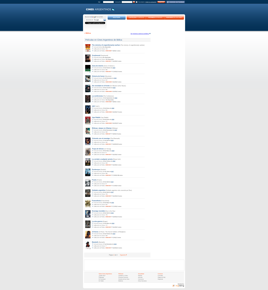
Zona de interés (97, 66)
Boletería (120, 281)
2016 (112, 202)
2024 (114, 67)
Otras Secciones (142, 281)
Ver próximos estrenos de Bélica (140, 33)
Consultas (160, 275)
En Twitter (101, 281)
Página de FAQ (161, 277)
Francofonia (96, 200)
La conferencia (97, 96)
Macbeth (95, 242)
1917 (93, 106)
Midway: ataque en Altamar (102, 128)
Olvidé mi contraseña (150, 2)
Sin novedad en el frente (101, 86)
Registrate (161, 2)
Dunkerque (96, 169)
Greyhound (96, 55)
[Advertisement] (146, 25)
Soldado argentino (98, 190)
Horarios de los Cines (123, 279)
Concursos (141, 279)
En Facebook (102, 279)
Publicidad (101, 277)
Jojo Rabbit (96, 117)
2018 (113, 150)
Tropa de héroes (98, 149)
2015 (115, 244)
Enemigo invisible (98, 211)
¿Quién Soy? (102, 275)
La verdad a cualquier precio (102, 159)
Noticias (140, 275)
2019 (115, 130)
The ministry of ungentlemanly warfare (106, 45)
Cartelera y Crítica (123, 275)
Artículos (140, 277)
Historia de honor (98, 76)
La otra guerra (97, 221)
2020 (113, 108)
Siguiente (123, 255)
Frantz (94, 180)
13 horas (95, 232)
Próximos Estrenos (123, 277)
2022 (115, 78)
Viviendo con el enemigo (101, 138)
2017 (112, 171)
